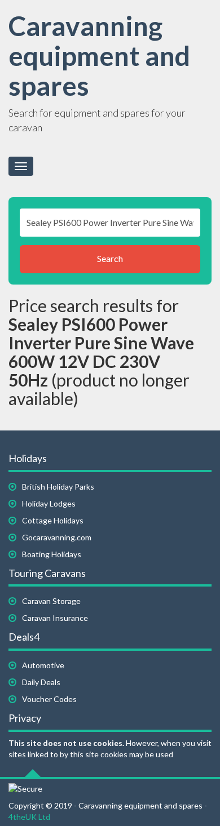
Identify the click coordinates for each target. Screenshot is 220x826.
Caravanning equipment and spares (99, 55)
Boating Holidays (51, 554)
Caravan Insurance (55, 618)
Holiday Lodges (49, 503)
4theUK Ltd (29, 816)
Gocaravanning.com (56, 537)
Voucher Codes (49, 699)
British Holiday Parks (58, 486)
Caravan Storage (51, 601)
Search (110, 258)
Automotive (43, 665)
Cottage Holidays (52, 520)
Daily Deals (41, 682)
